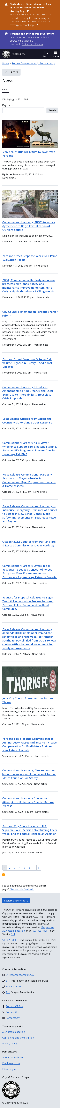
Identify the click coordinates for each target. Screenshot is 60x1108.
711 (13, 934)
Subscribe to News (3, 874)
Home (5, 63)
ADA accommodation (13, 1031)
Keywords (8, 105)
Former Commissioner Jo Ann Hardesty (33, 63)
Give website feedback (21, 889)
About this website (12, 1057)
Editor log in (9, 1069)
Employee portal (11, 1063)
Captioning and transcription (18, 1037)
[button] (46, 54)
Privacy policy (9, 1043)
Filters (13, 72)
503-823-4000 (40, 930)
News (5, 89)
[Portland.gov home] (13, 54)
